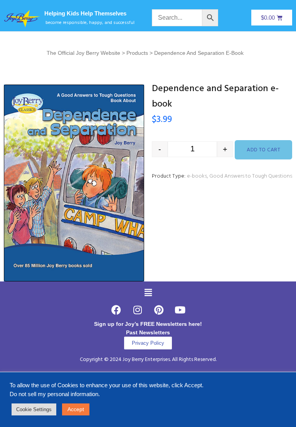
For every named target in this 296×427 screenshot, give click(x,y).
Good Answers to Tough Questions (250, 176)
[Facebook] (116, 310)
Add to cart (263, 150)
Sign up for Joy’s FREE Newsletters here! (148, 324)
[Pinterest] (158, 310)
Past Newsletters (148, 332)
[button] (148, 292)
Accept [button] (75, 409)
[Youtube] (180, 310)
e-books (197, 176)
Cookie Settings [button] (34, 409)
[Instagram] (137, 310)
